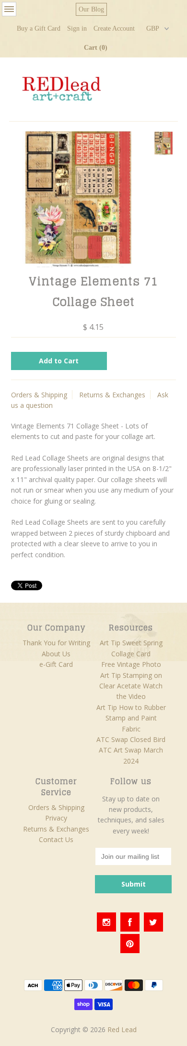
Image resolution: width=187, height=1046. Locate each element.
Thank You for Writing (56, 642)
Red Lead (122, 1029)
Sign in (77, 28)
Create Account (114, 28)
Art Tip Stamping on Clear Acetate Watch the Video (131, 686)
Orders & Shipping (39, 394)
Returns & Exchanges (112, 394)
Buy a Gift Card (38, 28)
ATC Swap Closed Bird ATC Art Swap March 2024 (130, 750)
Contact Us (56, 839)
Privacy (56, 817)
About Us (56, 653)
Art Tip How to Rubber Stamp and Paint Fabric (131, 718)
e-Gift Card (56, 664)
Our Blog (91, 9)
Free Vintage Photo (131, 664)
